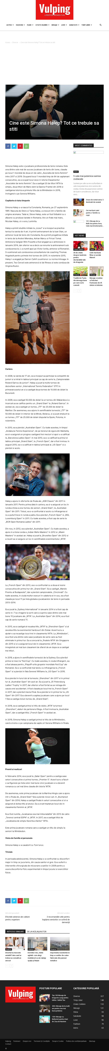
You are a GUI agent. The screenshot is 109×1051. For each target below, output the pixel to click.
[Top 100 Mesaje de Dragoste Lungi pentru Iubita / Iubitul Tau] (44, 997)
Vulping (8, 1041)
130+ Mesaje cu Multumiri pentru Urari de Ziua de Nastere (60, 1019)
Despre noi (27, 1041)
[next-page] (11, 966)
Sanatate (73, 25)
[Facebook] (8, 146)
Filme (29, 25)
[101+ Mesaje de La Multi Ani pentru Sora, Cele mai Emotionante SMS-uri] (78, 223)
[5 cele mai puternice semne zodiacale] (88, 162)
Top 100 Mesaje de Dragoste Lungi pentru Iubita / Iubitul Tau (60, 997)
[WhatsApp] (26, 146)
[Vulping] (54, 10)
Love (63, 25)
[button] (100, 25)
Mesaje (54, 25)
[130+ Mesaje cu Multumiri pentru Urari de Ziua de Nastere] (44, 1019)
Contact (8, 1044)
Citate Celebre (41, 25)
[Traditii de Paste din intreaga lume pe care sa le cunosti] (80, 271)
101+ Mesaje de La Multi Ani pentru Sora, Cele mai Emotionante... (95, 223)
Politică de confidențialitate (76, 1041)
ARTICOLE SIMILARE (15, 932)
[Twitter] (14, 146)
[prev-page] (7, 966)
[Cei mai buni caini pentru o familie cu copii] (78, 213)
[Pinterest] (20, 146)
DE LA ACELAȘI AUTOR (36, 932)
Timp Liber (85, 25)
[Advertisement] (54, 36)
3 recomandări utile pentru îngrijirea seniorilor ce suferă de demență (56, 920)
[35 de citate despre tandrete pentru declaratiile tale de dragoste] (80, 246)
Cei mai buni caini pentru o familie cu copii (93, 213)
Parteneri (16, 1041)
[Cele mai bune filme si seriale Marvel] (97, 246)
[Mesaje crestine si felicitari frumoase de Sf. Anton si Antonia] (97, 271)
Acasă (7, 42)
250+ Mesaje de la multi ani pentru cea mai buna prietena (61, 1008)
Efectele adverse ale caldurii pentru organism (17, 918)
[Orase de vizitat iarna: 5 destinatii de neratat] (78, 202)
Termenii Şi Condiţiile (42, 1041)
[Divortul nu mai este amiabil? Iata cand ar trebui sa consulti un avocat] (15, 943)
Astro (9, 25)
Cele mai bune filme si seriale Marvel (95, 255)
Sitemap (92, 1041)
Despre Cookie (58, 1041)
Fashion (19, 25)
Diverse (15, 42)
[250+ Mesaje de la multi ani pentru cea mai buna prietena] (44, 1008)
